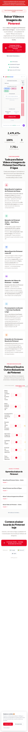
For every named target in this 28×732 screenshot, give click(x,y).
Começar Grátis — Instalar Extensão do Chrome (15, 543)
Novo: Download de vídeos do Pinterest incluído (14, 11)
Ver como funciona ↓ (13, 56)
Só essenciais (18, 724)
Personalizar (6, 727)
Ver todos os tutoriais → (14, 512)
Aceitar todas (8, 724)
